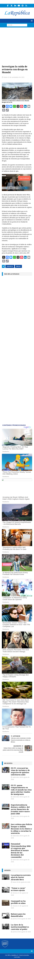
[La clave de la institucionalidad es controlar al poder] (5, 926)
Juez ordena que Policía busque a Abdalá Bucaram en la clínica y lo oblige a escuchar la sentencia (21, 828)
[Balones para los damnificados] (5, 916)
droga (18, 266)
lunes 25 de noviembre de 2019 (14, 77)
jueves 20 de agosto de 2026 (22, 918)
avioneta (10, 266)
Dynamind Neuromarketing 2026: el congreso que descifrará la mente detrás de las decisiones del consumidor (21, 850)
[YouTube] (18, 6)
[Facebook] (7, 6)
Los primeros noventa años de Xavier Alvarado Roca (21, 877)
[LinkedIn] (15, 6)
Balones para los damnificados (18, 915)
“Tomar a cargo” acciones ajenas (18, 889)
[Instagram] (22, 6)
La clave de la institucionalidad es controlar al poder (20, 927)
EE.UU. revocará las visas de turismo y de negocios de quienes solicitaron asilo (20, 771)
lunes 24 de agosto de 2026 (21, 882)
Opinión (7, 870)
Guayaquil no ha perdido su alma (18, 902)
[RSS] (26, 6)
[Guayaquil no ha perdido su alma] (5, 903)
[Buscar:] (17, 25)
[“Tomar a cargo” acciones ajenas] (5, 890)
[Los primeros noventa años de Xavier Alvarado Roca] (5, 877)
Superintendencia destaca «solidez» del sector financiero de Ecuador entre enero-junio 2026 (20, 809)
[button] (31, 20)
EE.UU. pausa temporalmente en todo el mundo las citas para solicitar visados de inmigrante (21, 789)
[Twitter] (11, 6)
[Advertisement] (17, 45)
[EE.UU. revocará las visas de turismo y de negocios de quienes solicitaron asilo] (5, 770)
